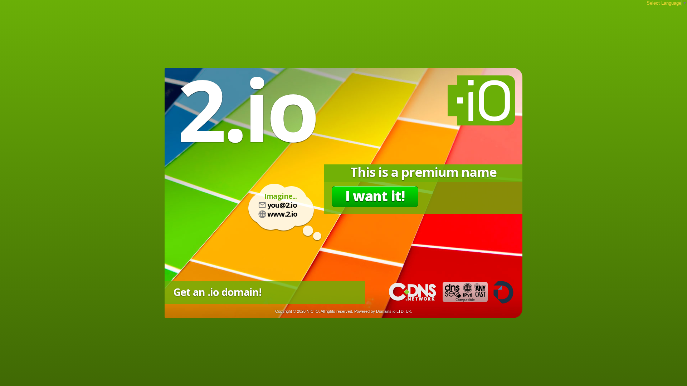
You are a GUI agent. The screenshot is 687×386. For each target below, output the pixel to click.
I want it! (375, 196)
